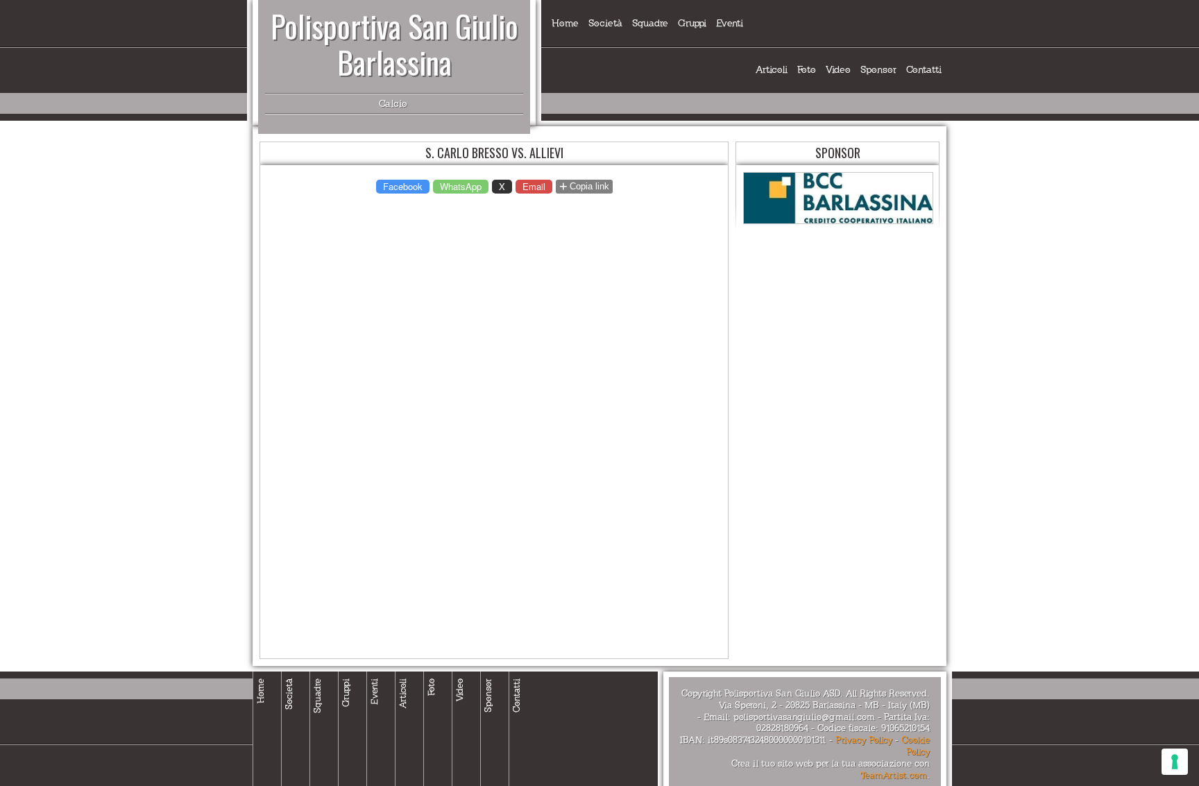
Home (565, 23)
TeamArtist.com (893, 775)
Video (838, 70)
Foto (806, 70)
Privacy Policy (863, 740)
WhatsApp (461, 186)
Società (605, 23)
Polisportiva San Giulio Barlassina (394, 44)
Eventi (729, 23)
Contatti (924, 70)
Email (533, 186)
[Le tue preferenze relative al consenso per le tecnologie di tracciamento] (1175, 762)
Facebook (403, 186)
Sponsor (878, 70)
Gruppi (692, 23)
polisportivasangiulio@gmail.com (804, 717)
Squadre (650, 23)
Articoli (772, 70)
